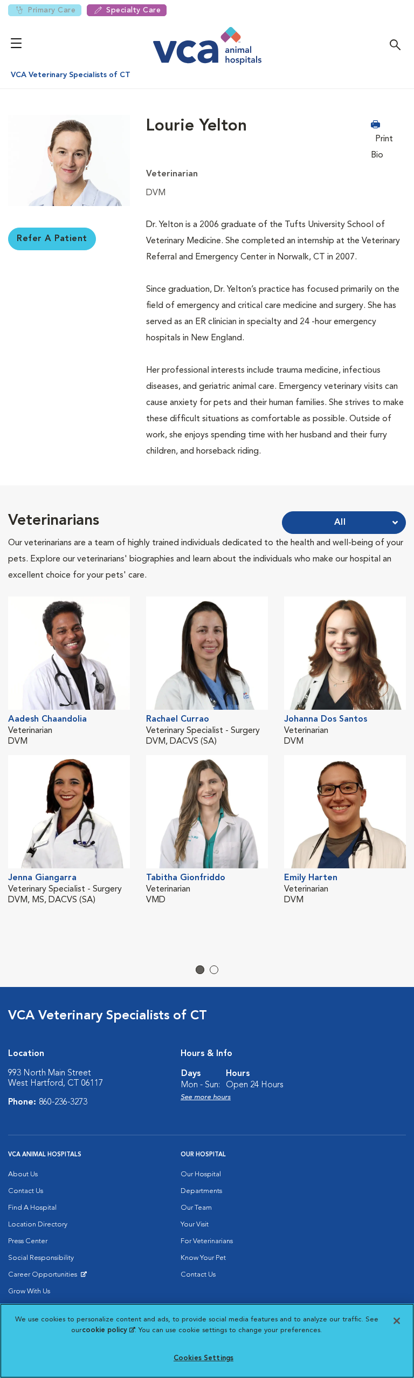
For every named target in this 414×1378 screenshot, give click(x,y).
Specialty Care (133, 10)
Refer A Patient (52, 239)
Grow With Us (29, 1291)
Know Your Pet (203, 1258)
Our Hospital (201, 1174)
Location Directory (37, 1224)
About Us (23, 1174)
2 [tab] (214, 969)
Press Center (27, 1241)
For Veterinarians (207, 1241)
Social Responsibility (41, 1258)
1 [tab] (200, 969)
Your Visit (195, 1224)
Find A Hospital (32, 1207)
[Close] (397, 1321)
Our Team (196, 1207)
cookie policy (108, 1330)
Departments (201, 1191)
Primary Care (51, 10)
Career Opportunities (44, 1277)
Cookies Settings (203, 1358)
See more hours (206, 1097)
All (340, 522)
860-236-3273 (63, 1102)
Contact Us (25, 1191)
